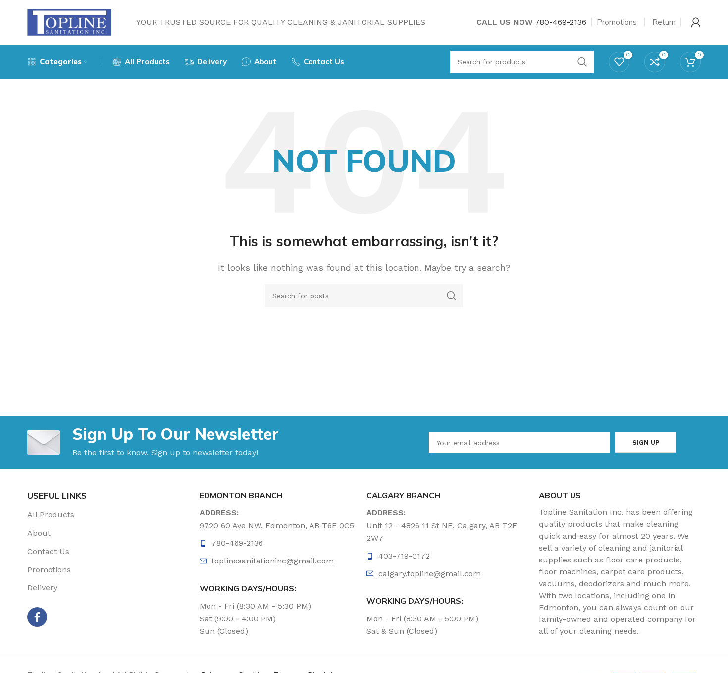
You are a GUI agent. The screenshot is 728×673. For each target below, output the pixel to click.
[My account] (696, 22)
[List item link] (281, 543)
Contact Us (48, 551)
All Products (50, 514)
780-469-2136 (560, 22)
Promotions (49, 569)
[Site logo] (69, 21)
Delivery (42, 587)
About (39, 533)
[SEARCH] (451, 295)
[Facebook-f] (37, 617)
